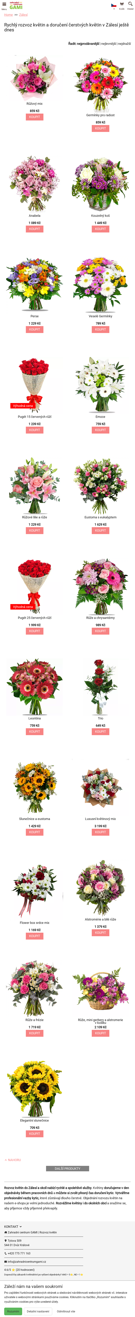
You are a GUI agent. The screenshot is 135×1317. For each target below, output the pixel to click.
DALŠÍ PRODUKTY (67, 1168)
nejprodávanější (88, 44)
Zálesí (23, 15)
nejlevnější (108, 44)
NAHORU (14, 1160)
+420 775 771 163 (18, 1253)
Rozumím (13, 1311)
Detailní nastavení (38, 1311)
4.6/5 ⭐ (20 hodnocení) (19, 1269)
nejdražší (124, 44)
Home (8, 15)
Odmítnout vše (66, 1311)
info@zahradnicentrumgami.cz (26, 1261)
